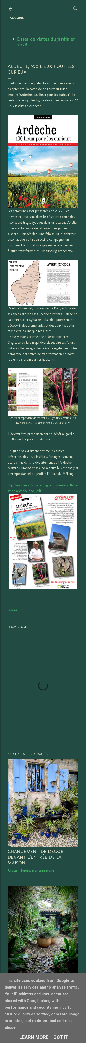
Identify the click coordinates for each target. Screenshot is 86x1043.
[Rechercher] (75, 7)
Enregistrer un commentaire (37, 870)
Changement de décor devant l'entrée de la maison (35, 857)
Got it (61, 1037)
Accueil (17, 18)
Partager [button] (12, 610)
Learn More (33, 1037)
